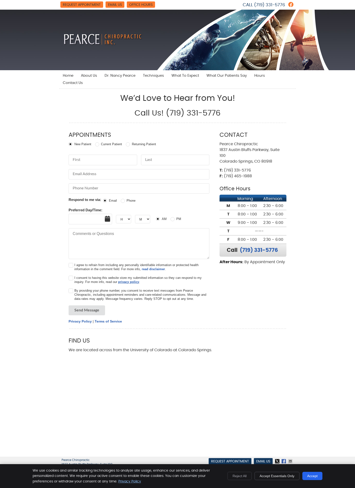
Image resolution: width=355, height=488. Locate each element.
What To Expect (185, 75)
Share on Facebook (284, 461)
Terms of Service (108, 321)
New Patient (82, 144)
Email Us (115, 5)
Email (113, 200)
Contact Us (73, 83)
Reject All (240, 476)
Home (68, 75)
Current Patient (111, 144)
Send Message (86, 310)
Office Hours (141, 5)
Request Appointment (82, 5)
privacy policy (128, 282)
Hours (259, 75)
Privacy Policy (80, 321)
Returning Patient (144, 144)
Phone (131, 200)
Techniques (153, 75)
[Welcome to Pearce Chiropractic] (103, 44)
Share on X (277, 461)
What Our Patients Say (226, 75)
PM (178, 219)
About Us (89, 75)
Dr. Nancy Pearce (120, 75)
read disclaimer (153, 269)
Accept (312, 476)
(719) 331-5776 (269, 5)
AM (164, 219)
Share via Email (290, 461)
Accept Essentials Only (277, 476)
